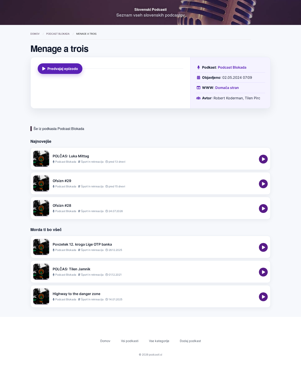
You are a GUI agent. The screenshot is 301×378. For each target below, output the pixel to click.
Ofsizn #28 (62, 205)
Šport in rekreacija (92, 161)
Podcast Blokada (58, 33)
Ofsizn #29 (62, 181)
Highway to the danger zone (76, 293)
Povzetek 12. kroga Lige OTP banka (82, 244)
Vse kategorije (159, 341)
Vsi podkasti (129, 341)
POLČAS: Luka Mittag (71, 156)
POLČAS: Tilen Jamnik (71, 269)
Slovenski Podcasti (150, 9)
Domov (35, 33)
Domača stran (227, 87)
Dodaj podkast (190, 341)
